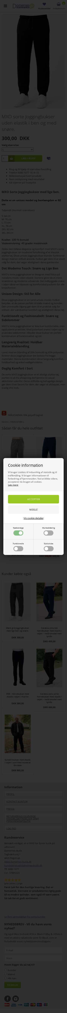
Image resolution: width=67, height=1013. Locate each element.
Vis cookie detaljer (34, 518)
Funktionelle (18, 543)
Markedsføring (48, 528)
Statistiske (48, 543)
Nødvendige (18, 528)
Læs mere (13, 484)
